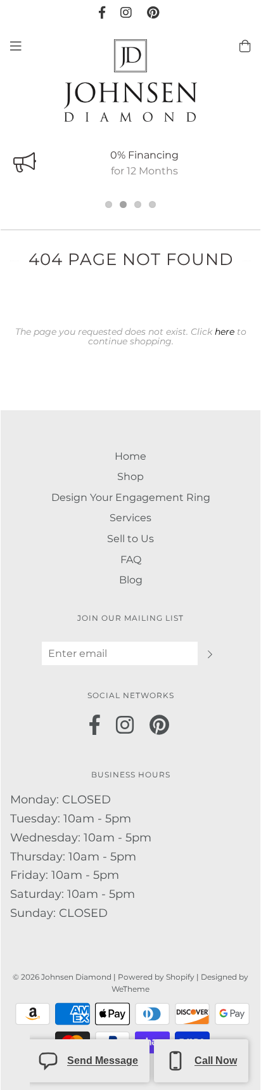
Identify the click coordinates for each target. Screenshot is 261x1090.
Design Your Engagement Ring (130, 497)
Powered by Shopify (156, 977)
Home (130, 456)
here (224, 331)
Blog (131, 580)
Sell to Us (130, 539)
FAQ (130, 560)
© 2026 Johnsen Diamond (63, 977)
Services (130, 518)
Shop (130, 476)
